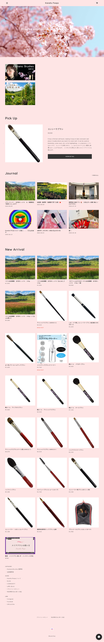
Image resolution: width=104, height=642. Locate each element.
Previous (3, 143)
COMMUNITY (11, 583)
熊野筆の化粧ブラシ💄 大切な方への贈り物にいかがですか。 (83, 203)
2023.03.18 (72, 233)
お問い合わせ (11, 586)
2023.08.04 (40, 204)
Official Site (11, 604)
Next (100, 143)
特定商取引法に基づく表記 (14, 591)
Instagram (10, 599)
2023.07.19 (72, 206)
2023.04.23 (40, 233)
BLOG (9, 581)
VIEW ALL (95, 175)
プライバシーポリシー (13, 589)
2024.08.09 (8, 206)
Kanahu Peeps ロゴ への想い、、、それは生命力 (19, 231)
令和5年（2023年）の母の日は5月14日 (49, 230)
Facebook (10, 601)
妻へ (70, 230)
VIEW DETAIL (70, 156)
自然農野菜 (10, 572)
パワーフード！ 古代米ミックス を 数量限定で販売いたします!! (19, 203)
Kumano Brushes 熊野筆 (14, 569)
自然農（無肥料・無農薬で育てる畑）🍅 (49, 202)
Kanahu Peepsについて (14, 578)
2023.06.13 (8, 234)
